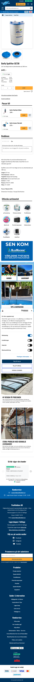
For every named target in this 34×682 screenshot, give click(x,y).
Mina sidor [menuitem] (17, 621)
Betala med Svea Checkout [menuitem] (17, 643)
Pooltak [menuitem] (17, 583)
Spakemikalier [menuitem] (17, 586)
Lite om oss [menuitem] (17, 608)
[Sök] (31, 8)
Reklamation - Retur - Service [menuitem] (17, 630)
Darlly (10, 81)
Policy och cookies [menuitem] (17, 640)
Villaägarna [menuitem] (17, 611)
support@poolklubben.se (18, 492)
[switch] (30, 340)
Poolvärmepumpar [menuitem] (17, 580)
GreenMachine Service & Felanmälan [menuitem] (17, 633)
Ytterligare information (23, 356)
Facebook (18, 538)
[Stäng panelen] (31, 310)
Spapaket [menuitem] (17, 589)
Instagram (18, 541)
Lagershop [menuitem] (17, 605)
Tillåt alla (17, 361)
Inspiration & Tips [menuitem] (17, 602)
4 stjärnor (7, 141)
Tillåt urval (17, 366)
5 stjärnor (8, 141)
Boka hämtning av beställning (17, 530)
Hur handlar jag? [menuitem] (17, 624)
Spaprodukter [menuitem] (17, 574)
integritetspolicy (24, 562)
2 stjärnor (4, 141)
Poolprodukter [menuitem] (17, 571)
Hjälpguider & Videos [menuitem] (17, 599)
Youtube (18, 544)
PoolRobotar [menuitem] (17, 577)
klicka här (23, 527)
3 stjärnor (5, 141)
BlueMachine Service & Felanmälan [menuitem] (17, 636)
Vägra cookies (17, 370)
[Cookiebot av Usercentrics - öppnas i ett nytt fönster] (21, 311)
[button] (2, 8)
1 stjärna (2, 141)
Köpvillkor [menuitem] (17, 627)
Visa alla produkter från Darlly (9, 95)
